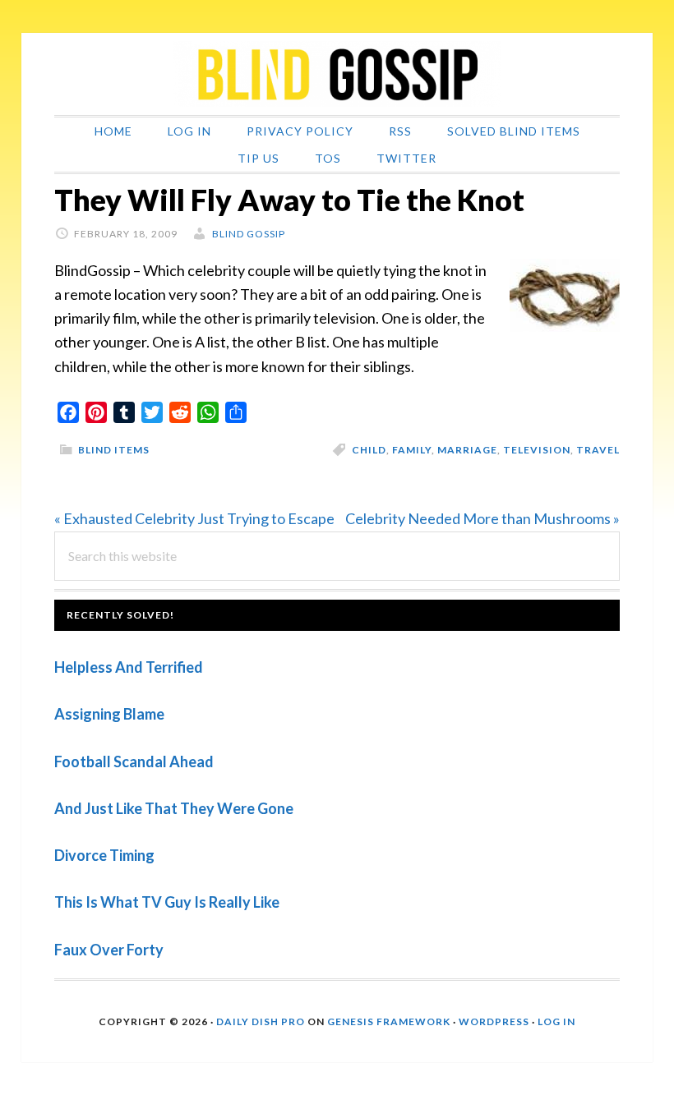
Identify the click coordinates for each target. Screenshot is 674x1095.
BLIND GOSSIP (337, 74)
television (536, 450)
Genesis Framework (388, 1021)
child (369, 450)
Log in (556, 1021)
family (412, 450)
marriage (467, 450)
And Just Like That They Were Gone (173, 808)
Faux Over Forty (109, 950)
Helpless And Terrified (128, 667)
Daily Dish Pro (260, 1021)
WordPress (494, 1021)
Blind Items (114, 450)
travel (598, 450)
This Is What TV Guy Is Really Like (166, 902)
